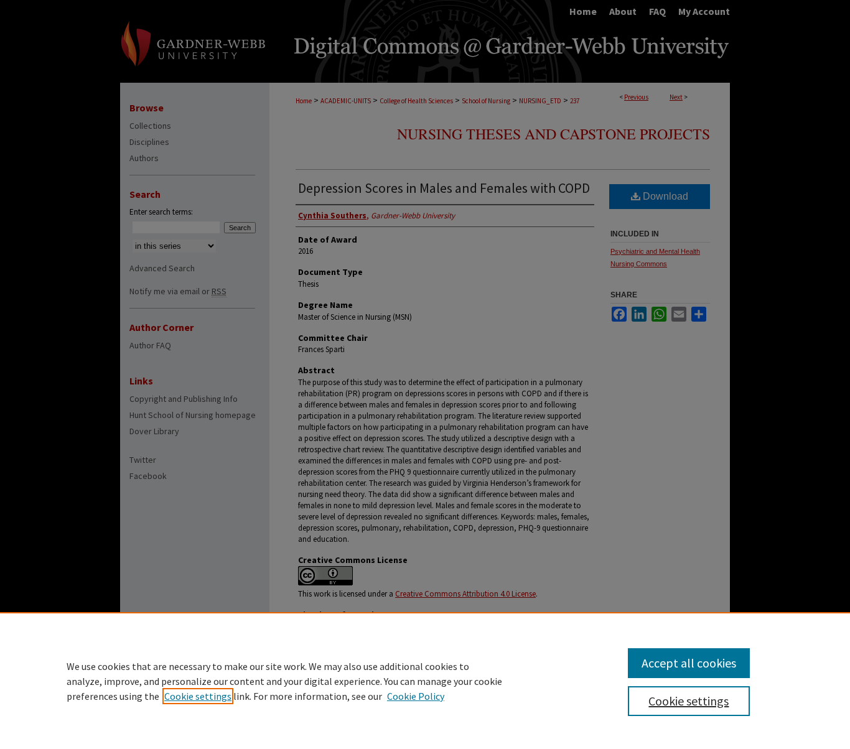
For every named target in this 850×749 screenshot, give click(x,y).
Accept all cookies (689, 663)
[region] (425, 680)
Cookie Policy (415, 696)
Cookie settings (197, 696)
